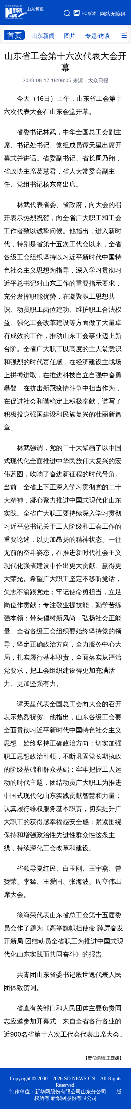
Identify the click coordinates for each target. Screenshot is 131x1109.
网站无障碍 (113, 13)
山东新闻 (43, 35)
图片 (70, 35)
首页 (14, 35)
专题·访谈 (97, 35)
